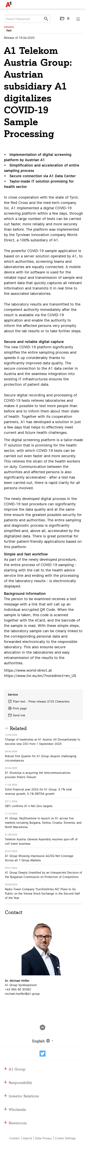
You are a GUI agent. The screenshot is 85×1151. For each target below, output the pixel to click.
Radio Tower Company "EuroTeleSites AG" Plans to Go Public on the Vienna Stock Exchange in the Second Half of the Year (42, 893)
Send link (19, 715)
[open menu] (78, 19)
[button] (64, 19)
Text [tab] (9, 30)
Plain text (19, 701)
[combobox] (42, 1040)
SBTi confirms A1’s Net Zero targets (28, 806)
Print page (20, 708)
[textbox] (42, 1040)
